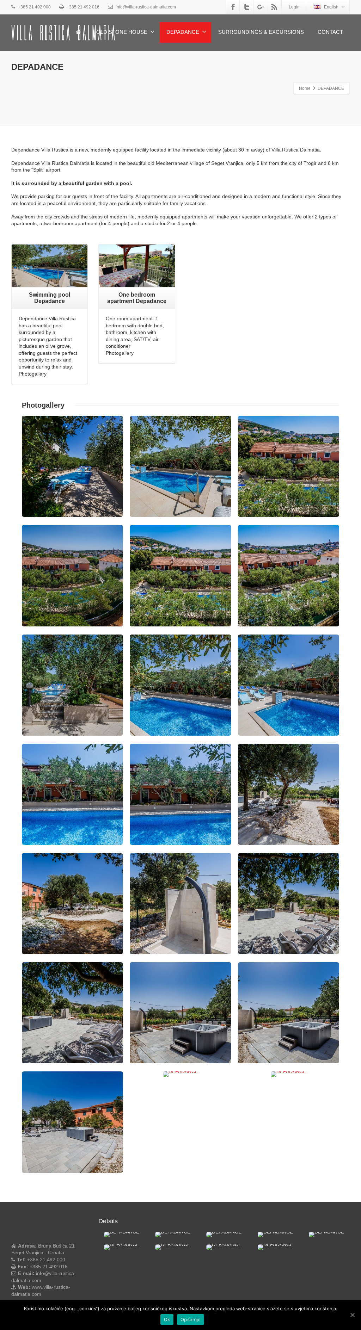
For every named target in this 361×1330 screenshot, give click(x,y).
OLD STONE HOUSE (121, 32)
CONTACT (330, 32)
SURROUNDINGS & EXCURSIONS (261, 32)
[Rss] (274, 7)
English (331, 7)
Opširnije (190, 1319)
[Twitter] (247, 7)
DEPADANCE (182, 32)
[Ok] (352, 1314)
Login (294, 7)
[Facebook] (233, 7)
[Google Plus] (260, 7)
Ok (167, 1319)
